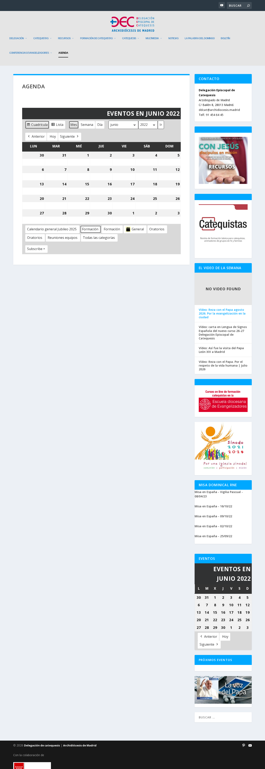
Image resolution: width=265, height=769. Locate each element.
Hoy (53, 136)
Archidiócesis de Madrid (79, 745)
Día (99, 124)
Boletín (225, 38)
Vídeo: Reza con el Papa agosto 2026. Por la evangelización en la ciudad (222, 313)
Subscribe (34, 249)
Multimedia (152, 38)
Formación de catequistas (96, 38)
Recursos (64, 38)
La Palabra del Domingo (199, 38)
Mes (73, 124)
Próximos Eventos (215, 660)
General (138, 229)
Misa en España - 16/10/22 (213, 506)
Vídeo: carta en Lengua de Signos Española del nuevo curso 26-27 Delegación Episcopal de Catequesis (223, 332)
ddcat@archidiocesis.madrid (219, 110)
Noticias (173, 38)
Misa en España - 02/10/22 (213, 526)
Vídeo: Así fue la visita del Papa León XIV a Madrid (221, 350)
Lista (57, 125)
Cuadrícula (37, 125)
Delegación (16, 38)
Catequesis (129, 38)
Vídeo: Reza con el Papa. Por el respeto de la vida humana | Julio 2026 (223, 365)
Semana (87, 124)
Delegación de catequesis (42, 745)
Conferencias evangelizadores (29, 52)
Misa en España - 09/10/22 (213, 516)
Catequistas (40, 38)
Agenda (63, 52)
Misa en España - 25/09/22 (213, 536)
